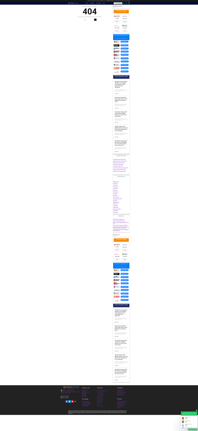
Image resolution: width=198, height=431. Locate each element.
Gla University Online (121, 394)
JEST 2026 (84, 393)
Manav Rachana (100, 405)
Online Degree (98, 3)
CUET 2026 (84, 391)
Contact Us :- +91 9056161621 (67, 389)
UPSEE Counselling (86, 403)
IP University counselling (86, 404)
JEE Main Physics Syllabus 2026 (118, 219)
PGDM (118, 407)
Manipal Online (120, 393)
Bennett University (100, 398)
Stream (86, 3)
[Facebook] (66, 401)
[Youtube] (72, 401)
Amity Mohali (99, 397)
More (104, 3)
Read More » (117, 93)
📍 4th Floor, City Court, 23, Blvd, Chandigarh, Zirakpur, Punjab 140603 (70, 392)
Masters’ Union (100, 401)
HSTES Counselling (86, 402)
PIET (98, 404)
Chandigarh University (101, 391)
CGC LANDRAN (100, 393)
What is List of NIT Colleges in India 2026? (120, 225)
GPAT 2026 (84, 396)
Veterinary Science (120, 403)
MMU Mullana (99, 400)
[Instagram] (75, 401)
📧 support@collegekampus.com (67, 390)
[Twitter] (69, 401)
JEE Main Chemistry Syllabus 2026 (119, 220)
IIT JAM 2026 (84, 395)
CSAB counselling (85, 401)
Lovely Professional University (102, 390)
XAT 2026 (84, 394)
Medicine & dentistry (121, 402)
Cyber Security (120, 406)
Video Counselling (65, 397)
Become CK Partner (65, 396)
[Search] (95, 20)
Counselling (92, 3)
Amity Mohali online (121, 390)
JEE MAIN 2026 (85, 390)
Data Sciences (120, 405)
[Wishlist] (126, 3)
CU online (119, 391)
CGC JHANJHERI (100, 394)
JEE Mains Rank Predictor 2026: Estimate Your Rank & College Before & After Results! (121, 227)
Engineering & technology (122, 401)
